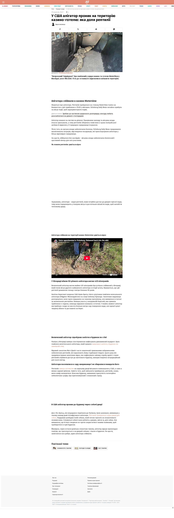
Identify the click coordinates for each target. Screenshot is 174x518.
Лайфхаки (114, 6)
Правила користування (93, 480)
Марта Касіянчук (60, 24)
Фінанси (47, 6)
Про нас (54, 477)
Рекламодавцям (91, 477)
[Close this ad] (172, 507)
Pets (52, 9)
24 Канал (5, 6)
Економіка (28, 6)
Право (80, 6)
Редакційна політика (57, 483)
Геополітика (16, 6)
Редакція (54, 480)
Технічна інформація (93, 486)
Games (150, 6)
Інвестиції (57, 6)
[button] (60, 29)
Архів (88, 491)
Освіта (104, 6)
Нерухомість (69, 6)
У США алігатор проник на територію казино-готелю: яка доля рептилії (85, 9)
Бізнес (38, 6)
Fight (96, 6)
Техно (141, 6)
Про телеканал (56, 486)
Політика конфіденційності (94, 483)
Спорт (88, 6)
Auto (123, 6)
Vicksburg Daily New (66, 73)
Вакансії (54, 491)
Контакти (89, 489)
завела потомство (66, 369)
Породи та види (60, 9)
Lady (165, 6)
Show (158, 6)
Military (132, 6)
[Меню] (3, 2)
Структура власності (57, 494)
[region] (87, 513)
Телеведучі (55, 489)
